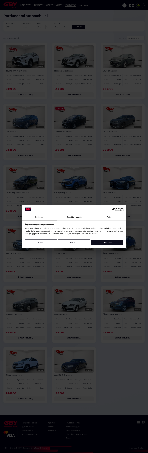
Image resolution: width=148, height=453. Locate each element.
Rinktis (73, 242)
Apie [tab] (109, 217)
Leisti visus (107, 242)
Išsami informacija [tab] (74, 217)
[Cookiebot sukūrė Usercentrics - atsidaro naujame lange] (113, 209)
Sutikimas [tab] (39, 217)
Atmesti (41, 242)
